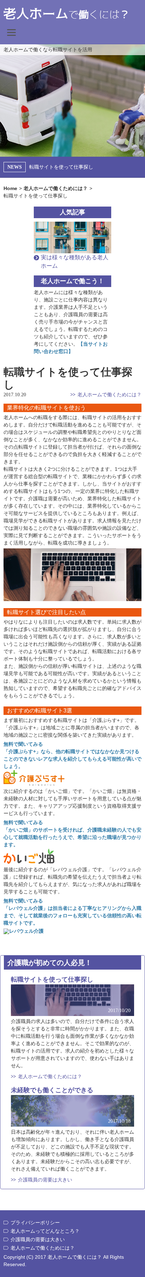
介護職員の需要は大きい (45, 1179)
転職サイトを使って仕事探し (61, 167)
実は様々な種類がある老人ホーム (74, 261)
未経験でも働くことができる (52, 1090)
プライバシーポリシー (35, 1222)
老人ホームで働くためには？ (109, 394)
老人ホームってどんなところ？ (45, 1231)
